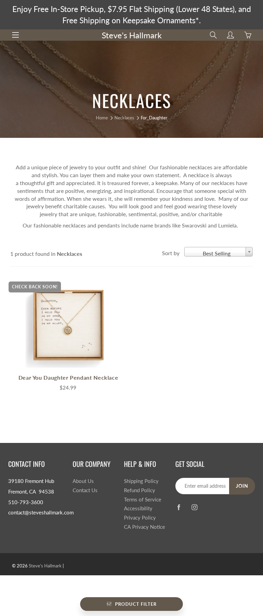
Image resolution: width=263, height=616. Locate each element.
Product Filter (135, 604)
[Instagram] (195, 507)
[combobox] (218, 252)
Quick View (68, 325)
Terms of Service (142, 499)
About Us (83, 481)
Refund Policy (139, 490)
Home (102, 117)
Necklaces (124, 117)
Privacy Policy (140, 518)
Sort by (170, 253)
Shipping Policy (141, 481)
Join (242, 486)
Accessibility (138, 508)
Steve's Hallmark (132, 35)
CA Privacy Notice (144, 527)
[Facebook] (179, 507)
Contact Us (85, 490)
